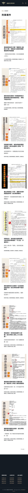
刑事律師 (12, 478)
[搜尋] (23, 3)
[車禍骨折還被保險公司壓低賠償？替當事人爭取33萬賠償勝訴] (14, 366)
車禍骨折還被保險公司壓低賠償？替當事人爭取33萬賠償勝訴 (14, 382)
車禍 (10, 60)
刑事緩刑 (16, 250)
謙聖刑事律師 (11, 3)
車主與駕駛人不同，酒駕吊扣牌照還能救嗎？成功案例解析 (14, 192)
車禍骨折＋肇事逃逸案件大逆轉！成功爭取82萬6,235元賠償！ (13, 334)
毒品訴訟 (4, 481)
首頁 (3, 10)
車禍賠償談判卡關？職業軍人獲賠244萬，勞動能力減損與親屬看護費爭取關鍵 (14, 49)
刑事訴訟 (22, 156)
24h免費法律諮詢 (7, 59)
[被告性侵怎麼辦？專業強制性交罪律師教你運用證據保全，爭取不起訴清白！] (14, 80)
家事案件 (20, 479)
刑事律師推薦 (15, 59)
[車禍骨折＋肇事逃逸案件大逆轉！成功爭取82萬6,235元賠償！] (14, 317)
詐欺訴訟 (4, 483)
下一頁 (22, 449)
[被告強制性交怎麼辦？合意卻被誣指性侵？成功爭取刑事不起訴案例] (14, 270)
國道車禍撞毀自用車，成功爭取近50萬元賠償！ (14, 429)
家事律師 (12, 479)
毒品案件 (20, 481)
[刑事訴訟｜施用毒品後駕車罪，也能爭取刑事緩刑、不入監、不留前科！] (14, 223)
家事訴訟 (4, 479)
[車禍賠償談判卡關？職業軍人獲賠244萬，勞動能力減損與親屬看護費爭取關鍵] (14, 31)
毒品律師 (12, 481)
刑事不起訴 (14, 107)
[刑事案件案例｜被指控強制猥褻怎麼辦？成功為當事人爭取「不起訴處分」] (14, 129)
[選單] (25, 3)
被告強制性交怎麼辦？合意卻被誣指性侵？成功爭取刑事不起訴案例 (14, 287)
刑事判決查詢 (7, 202)
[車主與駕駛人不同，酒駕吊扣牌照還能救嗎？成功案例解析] (14, 176)
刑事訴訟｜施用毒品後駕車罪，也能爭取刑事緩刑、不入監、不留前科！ (14, 240)
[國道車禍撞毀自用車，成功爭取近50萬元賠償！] (14, 413)
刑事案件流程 (10, 203)
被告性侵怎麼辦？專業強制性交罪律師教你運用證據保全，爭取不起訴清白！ (14, 97)
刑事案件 (20, 59)
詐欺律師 (12, 483)
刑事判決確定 (13, 202)
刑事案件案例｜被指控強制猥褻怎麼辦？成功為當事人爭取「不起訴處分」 (14, 146)
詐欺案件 (20, 483)
